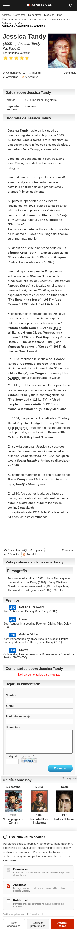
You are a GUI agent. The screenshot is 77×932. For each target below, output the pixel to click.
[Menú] (6, 5)
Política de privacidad (14, 914)
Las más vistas (37, 19)
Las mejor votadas (59, 19)
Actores (6, 14)
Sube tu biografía (12, 23)
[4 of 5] (21, 58)
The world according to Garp (25, 590)
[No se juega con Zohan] (13, 801)
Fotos (14, 48)
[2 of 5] (11, 58)
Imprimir (36, 72)
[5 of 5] (27, 58)
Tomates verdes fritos (21, 578)
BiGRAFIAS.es (38, 5)
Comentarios (15, 72)
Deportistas (34, 14)
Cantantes (19, 14)
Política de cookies (37, 914)
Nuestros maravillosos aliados (26, 586)
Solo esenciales (14, 924)
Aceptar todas (62, 924)
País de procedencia (14, 19)
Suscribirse (31, 77)
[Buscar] (71, 5)
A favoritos (12, 77)
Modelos (49, 14)
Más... (60, 14)
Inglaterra (51, 100)
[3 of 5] (16, 58)
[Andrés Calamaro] (64, 801)
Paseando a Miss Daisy (22, 582)
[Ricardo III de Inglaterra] (39, 801)
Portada (7, 26)
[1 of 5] (5, 58)
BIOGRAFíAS (23, 26)
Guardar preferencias (38, 924)
